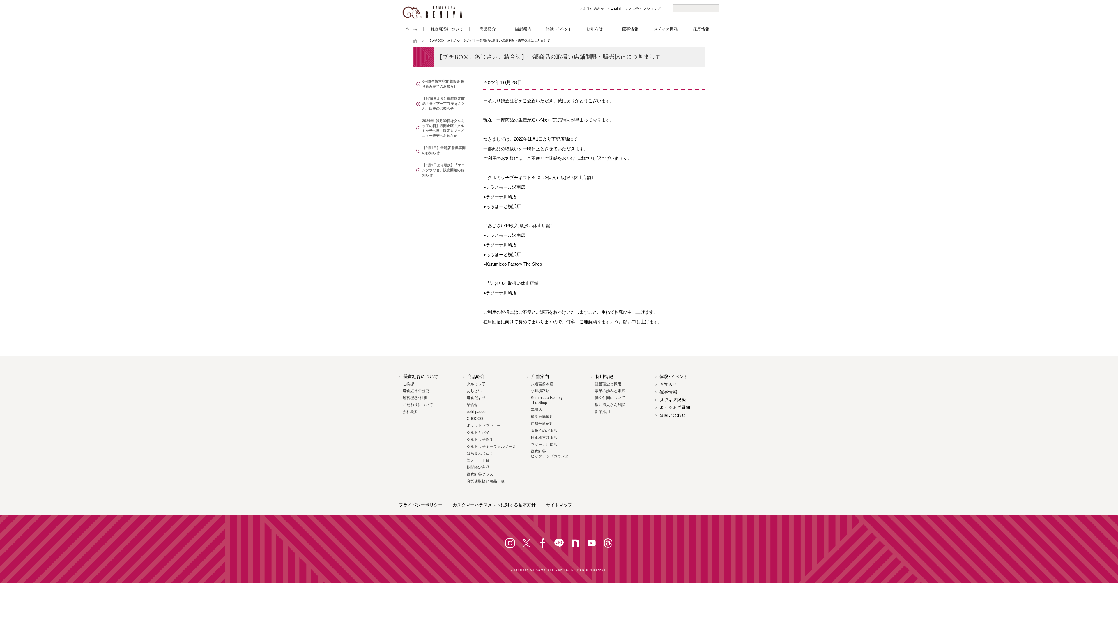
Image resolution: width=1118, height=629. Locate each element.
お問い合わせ (593, 9)
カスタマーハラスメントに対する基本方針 (494, 504)
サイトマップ (559, 504)
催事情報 (630, 29)
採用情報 (701, 29)
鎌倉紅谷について (447, 29)
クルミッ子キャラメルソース (491, 446)
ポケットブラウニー (484, 425)
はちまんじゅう (480, 453)
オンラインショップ (644, 9)
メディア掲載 (665, 29)
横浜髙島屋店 (542, 416)
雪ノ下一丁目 (478, 460)
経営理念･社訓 (415, 397)
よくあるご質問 (674, 407)
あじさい (474, 390)
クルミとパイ (478, 432)
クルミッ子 (476, 384)
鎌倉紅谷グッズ (480, 474)
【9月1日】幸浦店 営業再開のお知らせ (444, 150)
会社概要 (410, 411)
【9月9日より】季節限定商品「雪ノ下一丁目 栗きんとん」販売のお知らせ (443, 104)
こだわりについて (418, 404)
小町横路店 (540, 390)
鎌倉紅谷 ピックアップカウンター (551, 453)
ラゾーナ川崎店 (544, 444)
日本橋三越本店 (544, 437)
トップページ (415, 41)
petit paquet (477, 411)
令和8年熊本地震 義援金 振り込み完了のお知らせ (443, 84)
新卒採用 (602, 411)
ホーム (411, 29)
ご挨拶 (408, 384)
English (616, 8)
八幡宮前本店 (542, 384)
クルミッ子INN (479, 439)
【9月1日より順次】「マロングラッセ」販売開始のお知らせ (443, 170)
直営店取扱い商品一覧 (486, 481)
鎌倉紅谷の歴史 (416, 390)
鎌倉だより (476, 397)
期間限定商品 (478, 467)
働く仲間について (610, 397)
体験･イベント (559, 29)
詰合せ (472, 404)
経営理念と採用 (608, 384)
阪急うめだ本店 (544, 430)
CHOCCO (475, 418)
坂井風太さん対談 (610, 404)
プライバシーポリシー (421, 504)
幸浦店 (536, 409)
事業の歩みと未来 (610, 390)
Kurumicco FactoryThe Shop (547, 400)
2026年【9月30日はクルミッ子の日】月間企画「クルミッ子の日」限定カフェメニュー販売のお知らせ (443, 128)
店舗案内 (523, 29)
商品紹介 (488, 29)
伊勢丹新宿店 (542, 423)
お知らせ (594, 29)
